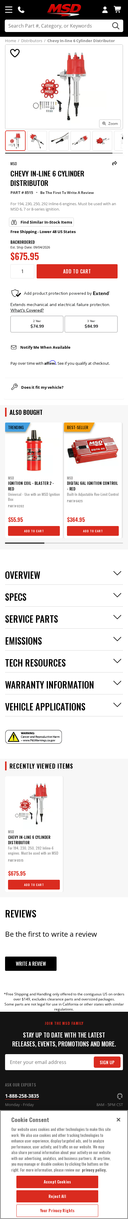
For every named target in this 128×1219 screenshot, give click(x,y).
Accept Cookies (57, 1182)
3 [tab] (103, 543)
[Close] (118, 1119)
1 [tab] (24, 543)
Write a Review (31, 963)
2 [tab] (64, 543)
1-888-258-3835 (22, 1096)
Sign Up (107, 1062)
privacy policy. (94, 1170)
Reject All (57, 1196)
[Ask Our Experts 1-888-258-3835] (21, 9)
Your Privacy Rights (57, 1210)
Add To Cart (77, 271)
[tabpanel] (34, 480)
